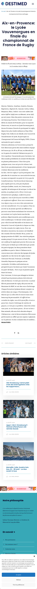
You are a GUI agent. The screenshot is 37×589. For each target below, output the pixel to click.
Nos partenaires (10, 540)
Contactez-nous (10, 550)
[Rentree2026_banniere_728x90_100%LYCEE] (18, 489)
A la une (11, 393)
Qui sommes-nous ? (11, 545)
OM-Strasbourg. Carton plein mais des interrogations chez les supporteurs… (17, 386)
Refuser (18, 580)
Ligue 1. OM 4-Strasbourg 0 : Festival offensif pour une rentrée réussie (17, 428)
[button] (34, 556)
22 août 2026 (10, 381)
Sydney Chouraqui (8, 521)
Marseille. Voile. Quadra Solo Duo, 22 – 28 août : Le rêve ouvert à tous (17, 470)
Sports (17, 393)
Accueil (3, 11)
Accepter (18, 575)
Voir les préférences (18, 585)
